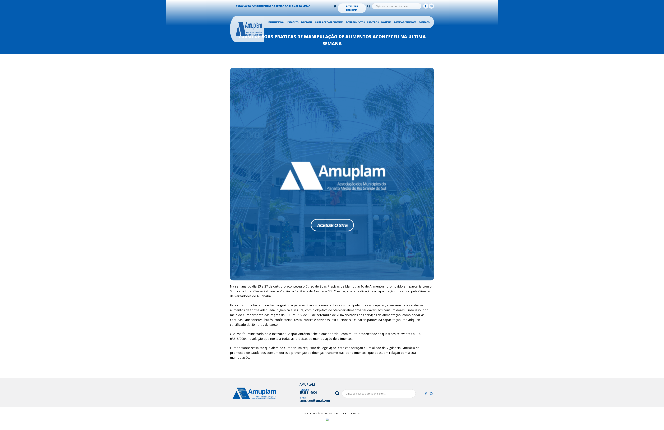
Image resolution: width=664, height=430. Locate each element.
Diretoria (306, 22)
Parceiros (373, 22)
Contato (424, 22)
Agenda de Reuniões (405, 22)
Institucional (276, 22)
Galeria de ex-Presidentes (329, 22)
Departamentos (355, 22)
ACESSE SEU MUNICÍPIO (352, 8)
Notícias (386, 22)
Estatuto (292, 22)
